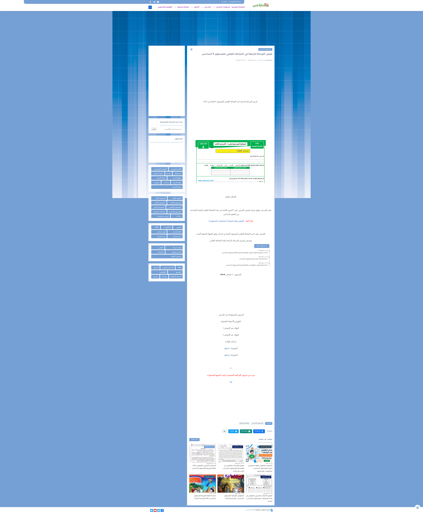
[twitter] (151, 510)
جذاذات (178, 216)
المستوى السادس (265, 49)
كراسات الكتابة (176, 256)
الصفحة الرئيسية (238, 7)
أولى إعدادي (161, 232)
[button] (259, 431)
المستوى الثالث (175, 203)
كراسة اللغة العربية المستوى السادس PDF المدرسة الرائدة (205, 497)
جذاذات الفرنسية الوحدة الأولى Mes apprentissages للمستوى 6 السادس (245, 253)
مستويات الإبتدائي (223, 7)
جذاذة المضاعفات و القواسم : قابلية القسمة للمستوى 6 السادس (247, 265)
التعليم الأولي (176, 198)
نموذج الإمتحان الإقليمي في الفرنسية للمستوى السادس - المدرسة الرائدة (233, 468)
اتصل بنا (224, 2)
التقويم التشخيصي (165, 7)
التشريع (178, 272)
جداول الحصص (158, 173)
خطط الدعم (177, 178)
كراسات (160, 252)
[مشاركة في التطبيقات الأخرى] (224, 431)
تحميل (226, 349)
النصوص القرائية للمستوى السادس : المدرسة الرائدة (234, 497)
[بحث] (150, 7)
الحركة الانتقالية (175, 277)
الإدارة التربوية (176, 169)
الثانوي (196, 7)
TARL (157, 227)
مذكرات (166, 182)
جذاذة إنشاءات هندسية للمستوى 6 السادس (253, 259)
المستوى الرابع (159, 207)
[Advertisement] (211, 28)
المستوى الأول (161, 198)
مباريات (164, 277)
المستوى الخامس (175, 207)
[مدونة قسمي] (260, 5)
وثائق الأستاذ (176, 187)
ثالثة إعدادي (177, 232)
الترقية (156, 267)
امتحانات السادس (159, 212)
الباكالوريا (167, 227)
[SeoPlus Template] (271, 510)
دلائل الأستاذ (161, 178)
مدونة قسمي (250, 510)
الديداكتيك (177, 173)
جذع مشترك (161, 236)
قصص (161, 247)
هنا (231, 382)
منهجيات (156, 182)
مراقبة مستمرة (183, 7)
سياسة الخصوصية (235, 2)
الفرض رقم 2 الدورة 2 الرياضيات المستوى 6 (226, 221)
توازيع (169, 173)
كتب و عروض (176, 252)
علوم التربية (177, 182)
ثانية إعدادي (177, 236)
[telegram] (154, 1)
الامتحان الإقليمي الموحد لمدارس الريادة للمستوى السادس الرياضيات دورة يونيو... (260, 468)
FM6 (179, 267)
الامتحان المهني (168, 267)
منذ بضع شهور (238, 463)
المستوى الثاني (160, 203)
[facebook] (150, 1)
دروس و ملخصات (163, 216)
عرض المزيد (194, 439)
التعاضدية (162, 272)
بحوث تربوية (177, 247)
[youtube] (158, 1)
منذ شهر (268, 463)
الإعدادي (207, 7)
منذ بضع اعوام (262, 250)
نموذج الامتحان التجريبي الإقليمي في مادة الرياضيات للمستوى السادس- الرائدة (259, 498)
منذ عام (212, 493)
